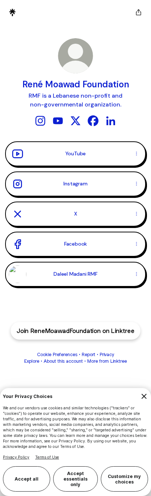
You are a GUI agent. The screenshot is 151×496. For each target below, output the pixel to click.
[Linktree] (12, 12)
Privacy (107, 354)
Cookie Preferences (57, 354)
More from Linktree (107, 361)
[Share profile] (138, 12)
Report (88, 354)
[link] (40, 121)
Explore (31, 361)
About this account (63, 361)
